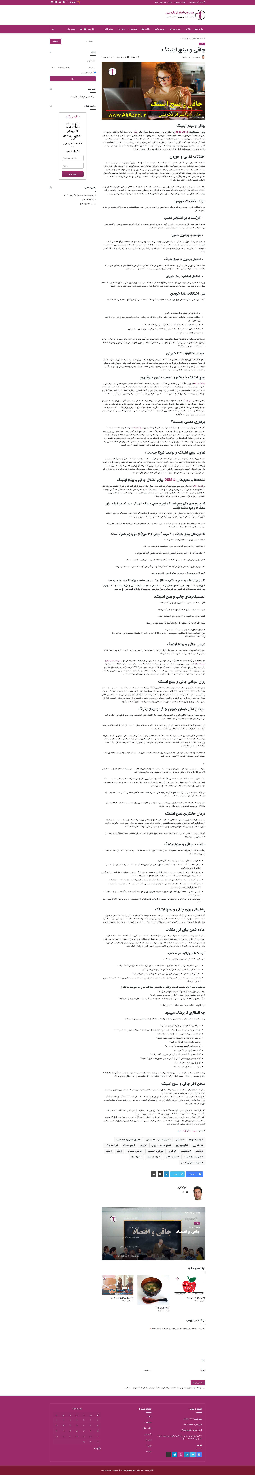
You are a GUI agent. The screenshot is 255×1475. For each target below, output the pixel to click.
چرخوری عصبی (171, 1156)
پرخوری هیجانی (134, 1151)
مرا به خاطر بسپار (87, 73)
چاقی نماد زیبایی (88, 199)
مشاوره (148, 1451)
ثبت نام (72, 174)
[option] (153, 1233)
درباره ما (122, 29)
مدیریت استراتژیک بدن (188, 1130)
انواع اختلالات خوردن (161, 1145)
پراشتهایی (185, 1151)
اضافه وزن (197, 1145)
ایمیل (202, 1370)
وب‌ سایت (147, 1370)
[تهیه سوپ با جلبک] (153, 1290)
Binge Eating (181, 132)
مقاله (197, 38)
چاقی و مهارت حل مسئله (195, 1297)
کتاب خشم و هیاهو (87, 203)
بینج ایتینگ (188, 400)
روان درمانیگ (152, 1156)
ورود (72, 78)
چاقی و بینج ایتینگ (193, 1156)
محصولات (147, 1422)
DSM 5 (170, 480)
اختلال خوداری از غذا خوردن (128, 1139)
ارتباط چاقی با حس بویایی (178, 1231)
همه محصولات (175, 29)
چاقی (136, 132)
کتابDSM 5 (198, 486)
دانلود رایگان (145, 29)
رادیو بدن (133, 29)
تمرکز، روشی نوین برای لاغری (122, 1297)
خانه (202, 38)
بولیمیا (142, 1145)
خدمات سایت (160, 29)
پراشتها (199, 1151)
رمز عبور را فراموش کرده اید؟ (60, 67)
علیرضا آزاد (196, 57)
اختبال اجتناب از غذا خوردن (157, 1139)
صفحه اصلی (198, 29)
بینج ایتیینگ (138, 427)
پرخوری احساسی (155, 1151)
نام (203, 1360)
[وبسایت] (186, 1192)
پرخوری (171, 1151)
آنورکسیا (179, 1139)
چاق (119, 1151)
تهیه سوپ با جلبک (162, 1307)
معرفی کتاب (109, 29)
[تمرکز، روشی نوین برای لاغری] (117, 1285)
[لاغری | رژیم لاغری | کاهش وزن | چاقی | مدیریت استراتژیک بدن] (185, 15)
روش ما (148, 1445)
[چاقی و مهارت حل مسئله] (189, 1285)
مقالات (188, 29)
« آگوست (97, 1448)
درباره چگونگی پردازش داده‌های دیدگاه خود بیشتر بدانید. (145, 1387)
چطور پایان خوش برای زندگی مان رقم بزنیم (78, 195)
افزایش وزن (181, 1145)
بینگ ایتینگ (111, 1145)
